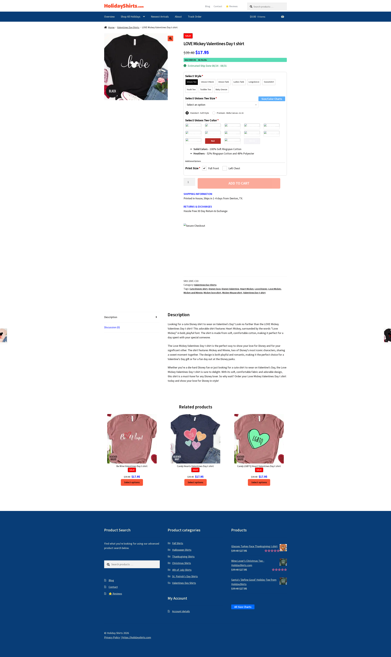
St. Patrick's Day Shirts (185, 576)
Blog (207, 6)
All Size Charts (242, 607)
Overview (109, 16)
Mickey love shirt (212, 292)
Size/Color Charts (271, 99)
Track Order (194, 16)
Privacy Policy (112, 637)
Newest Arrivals (160, 16)
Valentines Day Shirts (128, 27)
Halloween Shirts (181, 550)
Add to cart (238, 183)
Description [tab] (110, 317)
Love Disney (261, 288)
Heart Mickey (247, 288)
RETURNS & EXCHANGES (198, 206)
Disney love (215, 288)
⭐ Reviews (232, 6)
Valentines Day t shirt (254, 292)
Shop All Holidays (130, 16)
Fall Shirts (177, 543)
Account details (181, 611)
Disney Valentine (230, 288)
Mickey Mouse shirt (232, 292)
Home (111, 27)
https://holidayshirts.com (136, 637)
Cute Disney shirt (199, 288)
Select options (132, 482)
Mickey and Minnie (193, 292)
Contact (218, 6)
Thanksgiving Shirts (183, 556)
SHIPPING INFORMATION (198, 194)
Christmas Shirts (181, 563)
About (178, 16)
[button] (170, 38)
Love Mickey (274, 288)
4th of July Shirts (182, 570)
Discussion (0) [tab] (112, 327)
